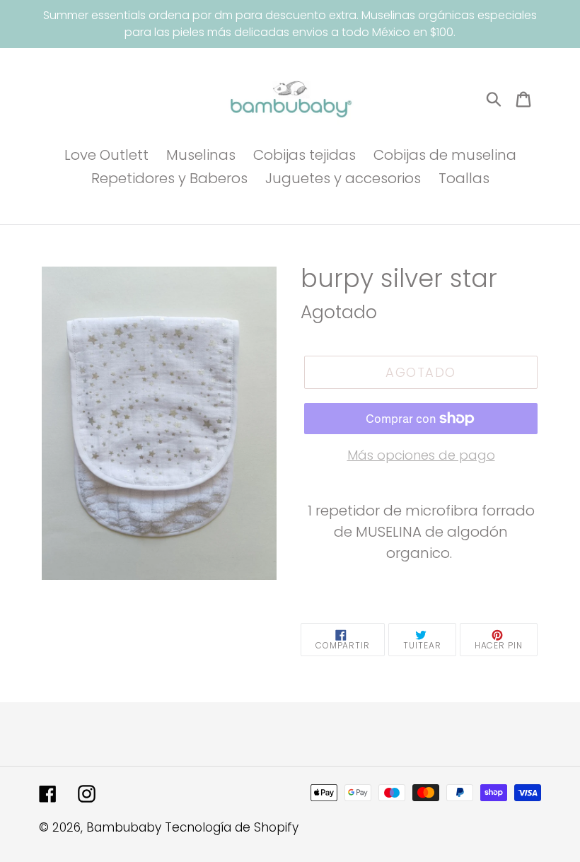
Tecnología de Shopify (231, 827)
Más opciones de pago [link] (421, 455)
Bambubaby (123, 827)
